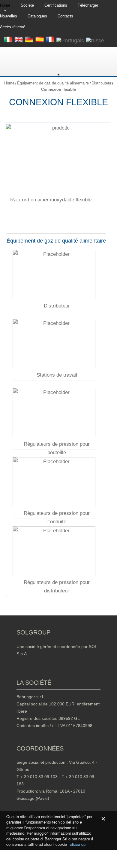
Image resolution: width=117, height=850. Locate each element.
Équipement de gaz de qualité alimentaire (53, 83)
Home (5, 5)
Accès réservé (12, 27)
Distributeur (101, 83)
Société (27, 5)
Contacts (65, 16)
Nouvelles (8, 16)
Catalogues (37, 16)
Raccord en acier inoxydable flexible (51, 200)
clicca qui (78, 844)
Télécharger (88, 5)
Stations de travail (57, 375)
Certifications (55, 5)
